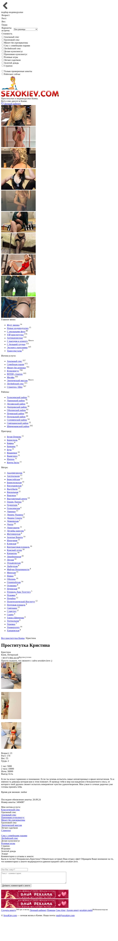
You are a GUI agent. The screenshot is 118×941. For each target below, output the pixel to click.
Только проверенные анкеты (18, 71)
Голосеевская (13, 508)
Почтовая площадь (16, 605)
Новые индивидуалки (17, 328)
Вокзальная (12, 492)
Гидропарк (12, 505)
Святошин (12, 608)
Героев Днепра (14, 502)
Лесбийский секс (12, 48)
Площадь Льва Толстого (19, 592)
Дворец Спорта (14, 518)
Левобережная (14, 556)
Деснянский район (16, 404)
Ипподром (12, 540)
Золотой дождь (11, 63)
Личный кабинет (12, 103)
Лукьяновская (14, 563)
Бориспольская (14, 482)
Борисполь (12, 440)
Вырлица (11, 495)
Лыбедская (12, 566)
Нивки (10, 576)
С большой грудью (16, 344)
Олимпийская (14, 582)
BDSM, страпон (15, 374)
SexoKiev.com (10, 915)
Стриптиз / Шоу (15, 387)
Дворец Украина (15, 515)
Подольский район (16, 416)
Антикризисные (15, 338)
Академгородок (14, 473)
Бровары (11, 446)
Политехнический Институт (21, 601)
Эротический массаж (17, 380)
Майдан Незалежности (18, 569)
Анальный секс (11, 37)
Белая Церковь (14, 437)
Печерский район (15, 413)
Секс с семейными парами (17, 45)
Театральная (13, 621)
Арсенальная (13, 476)
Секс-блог (61, 910)
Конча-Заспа (13, 462)
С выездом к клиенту (17, 341)
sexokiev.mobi (86, 910)
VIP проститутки (15, 334)
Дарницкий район (16, 400)
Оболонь (11, 579)
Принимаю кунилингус (15, 54)
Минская (11, 573)
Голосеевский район (17, 397)
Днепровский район (17, 407)
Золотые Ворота (15, 537)
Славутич (11, 611)
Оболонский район (16, 410)
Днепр (10, 524)
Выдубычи (12, 489)
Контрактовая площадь (18, 547)
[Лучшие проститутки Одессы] (34, 897)
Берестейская (13, 479)
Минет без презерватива (16, 43)
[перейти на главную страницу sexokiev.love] (30, 96)
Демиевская (13, 521)
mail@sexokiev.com (65, 915)
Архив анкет (72, 910)
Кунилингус (13, 371)
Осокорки (12, 585)
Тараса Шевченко (15, 617)
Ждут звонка (13, 325)
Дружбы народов (15, 531)
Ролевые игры (11, 57)
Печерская (12, 589)
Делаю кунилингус (13, 51)
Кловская (11, 544)
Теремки (11, 624)
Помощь (51, 910)
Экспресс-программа (17, 347)
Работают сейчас (12, 74)
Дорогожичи (13, 527)
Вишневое (12, 453)
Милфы (10, 377)
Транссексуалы (14, 351)
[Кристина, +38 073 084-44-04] (11, 688)
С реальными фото (16, 331)
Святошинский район (17, 423)
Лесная (10, 560)
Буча (9, 449)
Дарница (11, 511)
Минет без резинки (16, 367)
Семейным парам (15, 364)
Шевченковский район (18, 426)
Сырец (10, 614)
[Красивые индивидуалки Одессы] (34, 907)
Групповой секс (12, 40)
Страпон (8, 66)
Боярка (10, 443)
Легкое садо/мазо (12, 60)
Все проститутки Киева (12, 638)
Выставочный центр (17, 498)
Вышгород (12, 456)
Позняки (11, 595)
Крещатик (12, 553)
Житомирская (13, 534)
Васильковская (14, 486)
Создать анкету (11, 635)
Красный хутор (14, 550)
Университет (13, 627)
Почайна (11, 598)
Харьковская (13, 630)
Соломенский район (17, 420)
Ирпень (10, 459)
